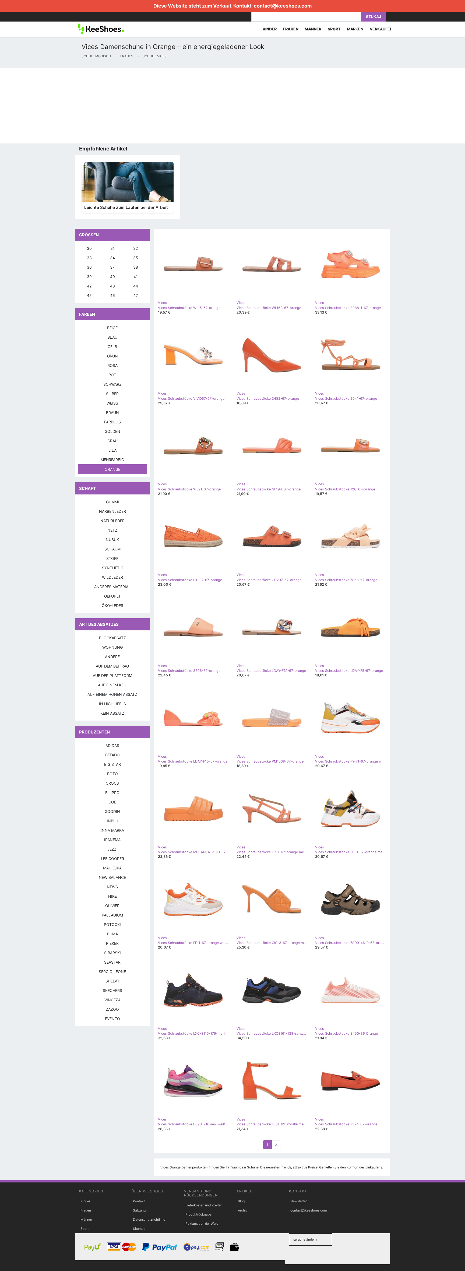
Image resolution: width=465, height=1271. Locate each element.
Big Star (112, 764)
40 (112, 276)
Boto (112, 773)
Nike (112, 896)
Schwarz (112, 384)
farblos (112, 422)
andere (112, 656)
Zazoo (112, 1009)
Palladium (112, 915)
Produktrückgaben (199, 1214)
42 (89, 286)
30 (89, 248)
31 (112, 248)
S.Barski (112, 952)
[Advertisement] (161, 105)
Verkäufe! (380, 29)
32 (135, 248)
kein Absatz (112, 713)
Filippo (112, 792)
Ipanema (112, 839)
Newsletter (298, 1201)
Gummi (112, 502)
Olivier (112, 905)
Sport (84, 1229)
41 (135, 276)
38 (135, 267)
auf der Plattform (112, 675)
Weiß (112, 403)
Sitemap (139, 1229)
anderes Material (112, 586)
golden (112, 431)
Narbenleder (112, 511)
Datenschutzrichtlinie (149, 1219)
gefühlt (112, 596)
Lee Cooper (112, 858)
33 (89, 257)
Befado (112, 755)
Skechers (112, 990)
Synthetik (112, 568)
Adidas (112, 745)
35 (135, 257)
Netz (112, 530)
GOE (112, 802)
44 (135, 286)
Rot (112, 375)
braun (112, 412)
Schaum (112, 549)
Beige (112, 327)
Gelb (112, 346)
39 (89, 276)
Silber (112, 393)
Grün (112, 356)
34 (112, 257)
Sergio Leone (112, 971)
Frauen (85, 1210)
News (112, 886)
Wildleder (112, 577)
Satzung (139, 1210)
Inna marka (112, 830)
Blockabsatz (112, 637)
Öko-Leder (112, 605)
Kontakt (139, 1201)
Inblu (112, 821)
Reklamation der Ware (201, 1223)
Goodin (112, 811)
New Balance (112, 877)
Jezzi (112, 849)
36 (89, 267)
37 (112, 267)
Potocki (112, 924)
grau (112, 440)
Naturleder (112, 520)
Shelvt (112, 981)
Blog (241, 1201)
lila (112, 450)
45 (89, 295)
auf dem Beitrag (112, 666)
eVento (112, 1018)
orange (112, 469)
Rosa (112, 365)
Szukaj (373, 16)
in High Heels (112, 703)
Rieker (112, 943)
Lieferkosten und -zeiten (204, 1205)
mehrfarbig (112, 459)
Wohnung (112, 647)
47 (135, 295)
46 (112, 295)
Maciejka (112, 868)
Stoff (112, 558)
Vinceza (112, 1000)
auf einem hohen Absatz (112, 694)
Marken (355, 29)
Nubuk (112, 539)
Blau (112, 337)
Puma (112, 934)
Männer (86, 1219)
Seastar (112, 962)
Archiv (243, 1210)
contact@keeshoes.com (283, 6)
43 (112, 286)
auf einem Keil (112, 685)
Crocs (112, 783)
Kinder (85, 1201)
